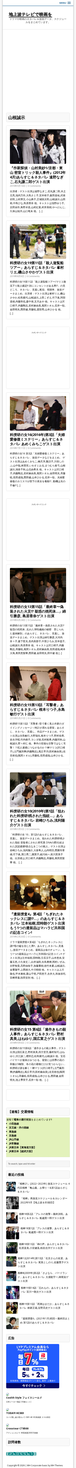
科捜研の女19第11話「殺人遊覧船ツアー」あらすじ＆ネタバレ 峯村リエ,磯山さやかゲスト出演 (37, 267)
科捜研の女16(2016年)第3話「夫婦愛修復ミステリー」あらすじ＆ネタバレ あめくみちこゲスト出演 (37, 439)
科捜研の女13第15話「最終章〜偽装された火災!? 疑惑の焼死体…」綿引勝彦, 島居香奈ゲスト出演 (38, 611)
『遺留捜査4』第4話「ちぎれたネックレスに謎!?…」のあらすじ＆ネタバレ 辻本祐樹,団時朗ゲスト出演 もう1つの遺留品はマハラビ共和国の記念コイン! (37, 923)
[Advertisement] (38, 69)
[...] (40, 211)
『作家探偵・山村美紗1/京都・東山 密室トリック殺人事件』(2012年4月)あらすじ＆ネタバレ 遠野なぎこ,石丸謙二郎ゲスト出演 (38, 174)
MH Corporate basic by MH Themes (45, 1465)
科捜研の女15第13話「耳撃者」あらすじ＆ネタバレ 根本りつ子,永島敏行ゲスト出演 (37, 709)
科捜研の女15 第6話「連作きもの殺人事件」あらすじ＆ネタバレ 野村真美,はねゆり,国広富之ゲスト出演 (38, 1034)
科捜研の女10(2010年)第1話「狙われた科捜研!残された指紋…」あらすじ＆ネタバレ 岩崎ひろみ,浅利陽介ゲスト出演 (37, 818)
